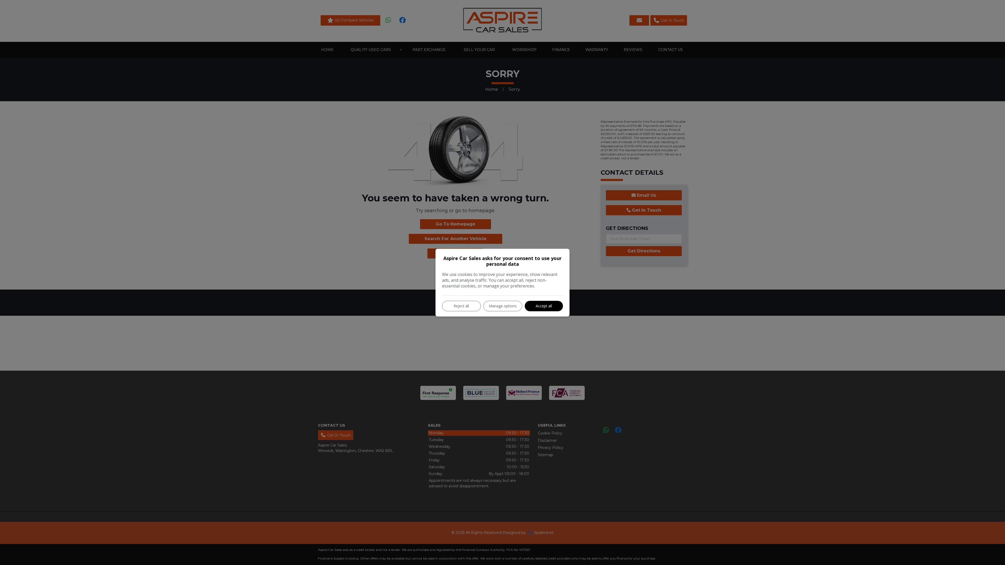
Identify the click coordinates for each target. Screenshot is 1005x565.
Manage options (503, 305)
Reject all (461, 305)
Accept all (544, 305)
